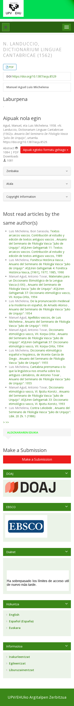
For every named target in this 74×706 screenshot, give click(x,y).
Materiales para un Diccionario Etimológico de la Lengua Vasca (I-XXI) (39, 280)
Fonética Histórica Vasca (47, 260)
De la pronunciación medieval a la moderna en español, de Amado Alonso (39, 303)
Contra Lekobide (41, 408)
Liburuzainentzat (21, 670)
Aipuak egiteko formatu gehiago (45, 150)
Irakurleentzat (19, 657)
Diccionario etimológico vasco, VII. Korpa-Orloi (36, 332)
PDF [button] (11, 67)
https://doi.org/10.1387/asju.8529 (34, 76)
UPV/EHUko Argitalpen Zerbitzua (37, 697)
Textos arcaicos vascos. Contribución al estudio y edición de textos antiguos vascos (36, 235)
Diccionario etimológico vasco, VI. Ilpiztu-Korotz (36, 389)
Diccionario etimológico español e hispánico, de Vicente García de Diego (36, 354)
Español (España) (21, 621)
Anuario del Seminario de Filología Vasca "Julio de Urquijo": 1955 (39, 324)
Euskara (14, 628)
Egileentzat (17, 663)
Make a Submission (37, 459)
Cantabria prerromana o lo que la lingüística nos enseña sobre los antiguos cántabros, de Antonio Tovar (37, 371)
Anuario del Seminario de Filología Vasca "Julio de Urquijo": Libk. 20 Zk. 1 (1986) (40, 412)
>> (7, 422)
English (13, 615)
